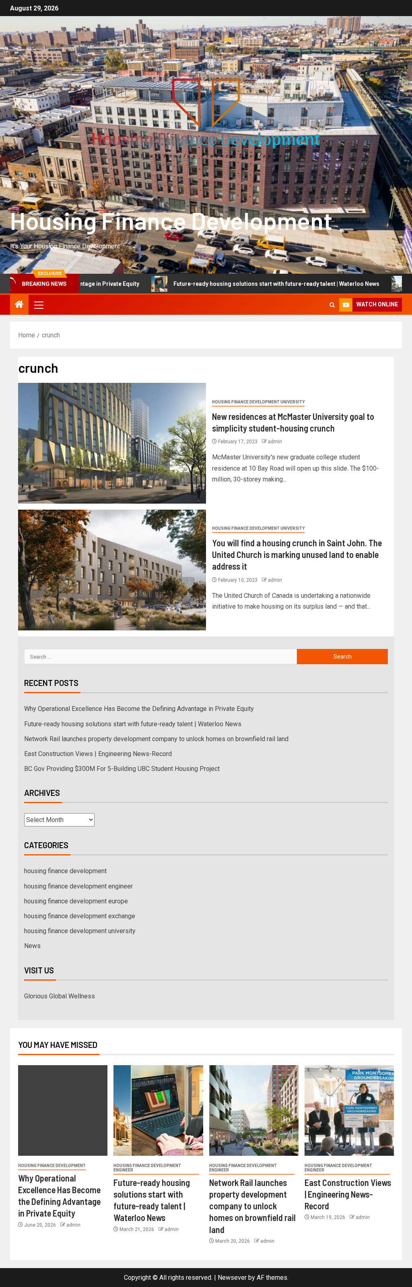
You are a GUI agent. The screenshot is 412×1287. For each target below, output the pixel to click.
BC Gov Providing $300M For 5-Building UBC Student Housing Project (122, 769)
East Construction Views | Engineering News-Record (98, 754)
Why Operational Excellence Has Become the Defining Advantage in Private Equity (139, 709)
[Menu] (38, 305)
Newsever (232, 1277)
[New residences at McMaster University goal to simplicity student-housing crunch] (112, 443)
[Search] (332, 305)
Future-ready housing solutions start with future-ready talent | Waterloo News (237, 284)
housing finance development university (258, 402)
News (32, 946)
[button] (38, 305)
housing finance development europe (76, 901)
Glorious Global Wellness (59, 996)
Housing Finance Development (171, 220)
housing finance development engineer (78, 886)
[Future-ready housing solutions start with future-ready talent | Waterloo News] (158, 1110)
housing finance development (65, 871)
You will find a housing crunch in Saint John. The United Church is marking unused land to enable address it (297, 554)
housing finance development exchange (79, 916)
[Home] (19, 305)
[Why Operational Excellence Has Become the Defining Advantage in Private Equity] (62, 1110)
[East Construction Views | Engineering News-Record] (349, 1110)
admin (275, 441)
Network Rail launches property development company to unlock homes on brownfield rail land (156, 739)
